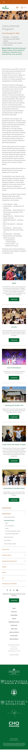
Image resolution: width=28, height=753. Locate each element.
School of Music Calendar (10, 543)
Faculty (6, 528)
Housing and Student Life (9, 561)
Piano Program (7, 540)
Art (3, 578)
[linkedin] (10, 590)
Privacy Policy (14, 635)
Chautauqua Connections (9, 583)
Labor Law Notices (14, 632)
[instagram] (13, 590)
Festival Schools (6, 508)
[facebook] (7, 590)
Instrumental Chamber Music (12, 533)
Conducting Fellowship (9, 517)
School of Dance (6, 555)
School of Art (5, 549)
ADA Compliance (14, 639)
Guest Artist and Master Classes (12, 531)
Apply (6, 523)
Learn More (14, 299)
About (14, 608)
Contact (14, 618)
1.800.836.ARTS (14, 654)
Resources (14, 611)
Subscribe (14, 600)
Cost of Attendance (9, 525)
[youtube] (17, 590)
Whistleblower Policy (14, 622)
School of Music (6, 513)
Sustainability (14, 615)
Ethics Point (14, 628)
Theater (4, 567)
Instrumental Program (9, 520)
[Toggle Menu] (17, 7)
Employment (14, 625)
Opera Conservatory (8, 537)
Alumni (4, 572)
